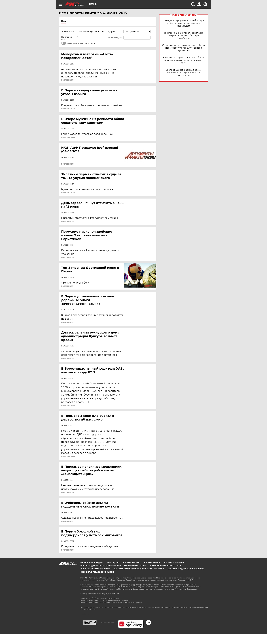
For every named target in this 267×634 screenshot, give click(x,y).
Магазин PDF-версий (174, 563)
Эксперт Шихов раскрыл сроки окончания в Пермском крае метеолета (183, 73)
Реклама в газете (152, 563)
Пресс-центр (113, 563)
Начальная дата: (66, 38)
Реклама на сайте (131, 563)
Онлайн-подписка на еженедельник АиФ (101, 566)
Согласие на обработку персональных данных (100, 598)
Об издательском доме (92, 563)
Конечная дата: (115, 38)
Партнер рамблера (107, 622)
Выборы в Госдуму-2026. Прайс (95, 569)
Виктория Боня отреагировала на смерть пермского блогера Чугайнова (183, 35)
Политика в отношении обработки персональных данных (104, 600)
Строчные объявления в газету (165, 566)
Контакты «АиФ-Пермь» (135, 566)
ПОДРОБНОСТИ (67, 80)
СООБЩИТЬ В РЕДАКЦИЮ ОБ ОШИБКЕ (97, 572)
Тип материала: (68, 31)
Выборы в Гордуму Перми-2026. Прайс (186, 569)
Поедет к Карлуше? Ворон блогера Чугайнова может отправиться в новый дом (183, 23)
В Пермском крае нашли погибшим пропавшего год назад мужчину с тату (183, 60)
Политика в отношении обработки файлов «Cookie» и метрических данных (111, 603)
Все (63, 21)
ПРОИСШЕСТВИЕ (68, 109)
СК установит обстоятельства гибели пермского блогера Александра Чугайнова (183, 48)
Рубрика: (112, 31)
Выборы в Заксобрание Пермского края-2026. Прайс (139, 569)
